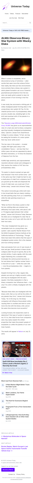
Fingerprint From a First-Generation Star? (18, 408)
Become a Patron (8, 469)
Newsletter (25, 13)
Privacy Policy (20, 474)
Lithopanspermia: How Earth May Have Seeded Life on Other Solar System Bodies (17, 417)
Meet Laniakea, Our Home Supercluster (15, 394)
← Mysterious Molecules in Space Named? (13, 437)
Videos (12, 13)
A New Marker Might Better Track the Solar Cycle (17, 386)
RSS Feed (21, 18)
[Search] (30, 22)
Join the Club (13, 18)
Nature (20, 331)
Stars (2, 50)
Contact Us (11, 474)
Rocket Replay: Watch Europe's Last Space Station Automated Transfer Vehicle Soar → (14, 449)
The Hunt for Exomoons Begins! (17, 401)
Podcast (17, 13)
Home (6, 13)
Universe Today (20, 6)
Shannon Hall (7, 48)
